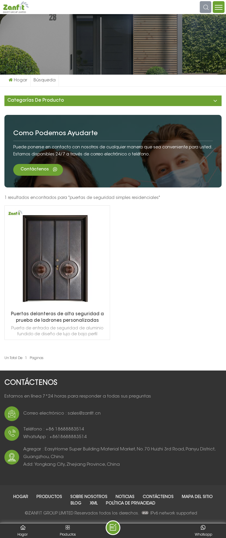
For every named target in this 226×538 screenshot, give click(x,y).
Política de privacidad (130, 504)
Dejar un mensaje (113, 527)
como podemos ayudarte (55, 133)
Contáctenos (35, 169)
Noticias (126, 497)
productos (49, 497)
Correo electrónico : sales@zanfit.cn (62, 413)
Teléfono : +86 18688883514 (53, 429)
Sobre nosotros (89, 497)
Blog (77, 504)
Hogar (20, 80)
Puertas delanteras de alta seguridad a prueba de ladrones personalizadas (57, 317)
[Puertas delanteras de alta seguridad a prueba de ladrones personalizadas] (57, 307)
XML (94, 504)
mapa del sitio (197, 497)
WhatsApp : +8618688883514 (55, 437)
